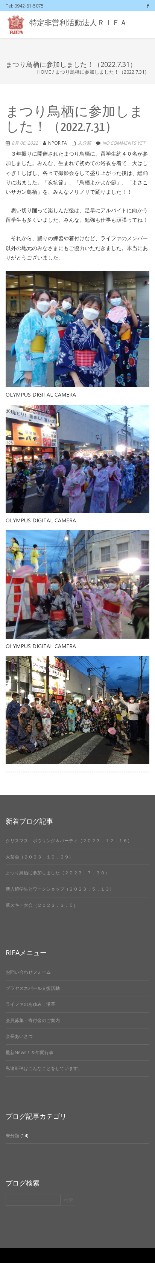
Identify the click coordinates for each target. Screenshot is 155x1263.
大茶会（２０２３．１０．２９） (39, 857)
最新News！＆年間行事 (29, 1052)
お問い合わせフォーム (28, 972)
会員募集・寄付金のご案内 (33, 1020)
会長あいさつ (19, 1036)
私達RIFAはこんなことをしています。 (44, 1068)
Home (44, 71)
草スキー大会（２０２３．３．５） (42, 905)
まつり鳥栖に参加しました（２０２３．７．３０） (57, 872)
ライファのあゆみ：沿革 (30, 1004)
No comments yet (123, 143)
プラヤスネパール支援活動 (33, 988)
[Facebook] (148, 6)
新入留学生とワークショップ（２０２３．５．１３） (60, 889)
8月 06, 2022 (25, 143)
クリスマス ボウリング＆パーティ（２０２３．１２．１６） (69, 840)
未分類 (84, 143)
